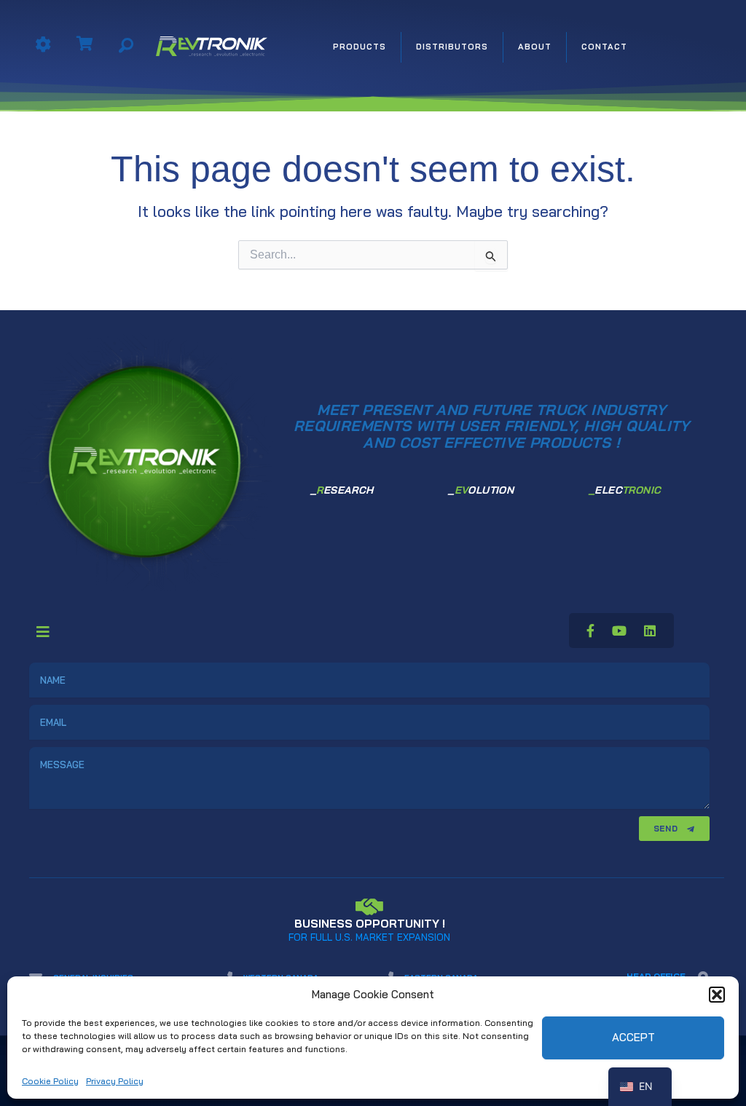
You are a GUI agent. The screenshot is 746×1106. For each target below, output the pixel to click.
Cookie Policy (50, 1080)
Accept (633, 1037)
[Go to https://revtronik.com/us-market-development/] (369, 918)
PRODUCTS (359, 47)
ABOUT (534, 47)
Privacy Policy (115, 1080)
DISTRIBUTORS (452, 47)
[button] (717, 994)
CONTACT (604, 47)
